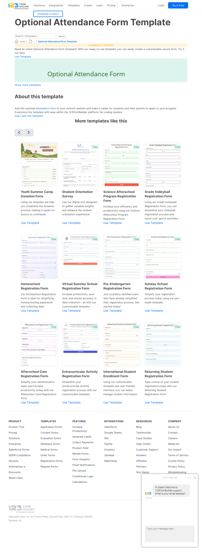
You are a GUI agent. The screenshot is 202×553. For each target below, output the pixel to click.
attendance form (46, 108)
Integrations (56, 5)
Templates (74, 5)
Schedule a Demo (48, 13)
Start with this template (29, 115)
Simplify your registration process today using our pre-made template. (162, 298)
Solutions (39, 5)
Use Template (23, 56)
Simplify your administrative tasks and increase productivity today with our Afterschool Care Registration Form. (38, 390)
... (34, 41)
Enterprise (128, 5)
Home (22, 41)
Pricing (111, 5)
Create (88, 5)
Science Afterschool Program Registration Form (119, 196)
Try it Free (178, 5)
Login (161, 5)
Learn (99, 5)
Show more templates (28, 84)
